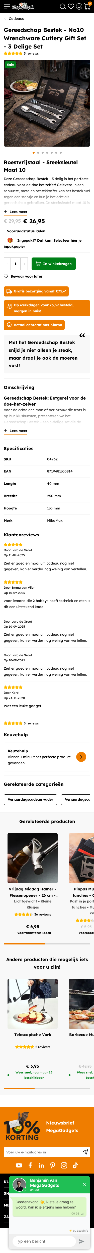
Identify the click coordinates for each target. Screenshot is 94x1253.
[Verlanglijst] (71, 6)
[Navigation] (7, 6)
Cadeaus (16, 18)
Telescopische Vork (32, 1034)
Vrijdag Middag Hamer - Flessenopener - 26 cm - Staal (32, 892)
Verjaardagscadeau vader (30, 799)
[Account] (79, 6)
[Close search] (63, 6)
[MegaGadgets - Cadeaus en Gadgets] (23, 6)
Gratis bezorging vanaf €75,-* (40, 291)
